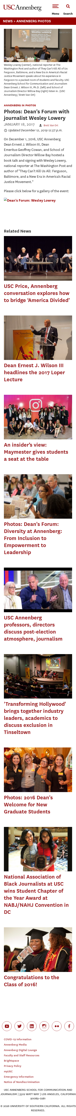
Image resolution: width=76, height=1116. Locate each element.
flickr (57, 1026)
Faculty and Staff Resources (21, 1055)
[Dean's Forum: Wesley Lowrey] (30, 200)
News (8, 21)
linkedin (32, 1026)
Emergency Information (19, 1076)
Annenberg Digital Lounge (20, 1050)
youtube (7, 1026)
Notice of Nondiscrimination (22, 1082)
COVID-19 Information (17, 1039)
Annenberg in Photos (20, 105)
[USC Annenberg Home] (22, 10)
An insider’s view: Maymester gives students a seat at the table (36, 452)
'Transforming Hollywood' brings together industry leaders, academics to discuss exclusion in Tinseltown (35, 718)
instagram (44, 1026)
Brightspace (11, 1060)
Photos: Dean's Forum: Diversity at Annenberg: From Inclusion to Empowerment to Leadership (33, 538)
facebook (69, 1026)
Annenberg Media (15, 1044)
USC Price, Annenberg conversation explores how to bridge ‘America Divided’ (37, 293)
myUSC (8, 1071)
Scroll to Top (64, 1104)
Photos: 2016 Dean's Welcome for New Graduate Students (28, 804)
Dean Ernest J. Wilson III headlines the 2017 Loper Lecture (34, 372)
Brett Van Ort (51, 125)
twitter (19, 1026)
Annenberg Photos (33, 21)
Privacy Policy (12, 1066)
